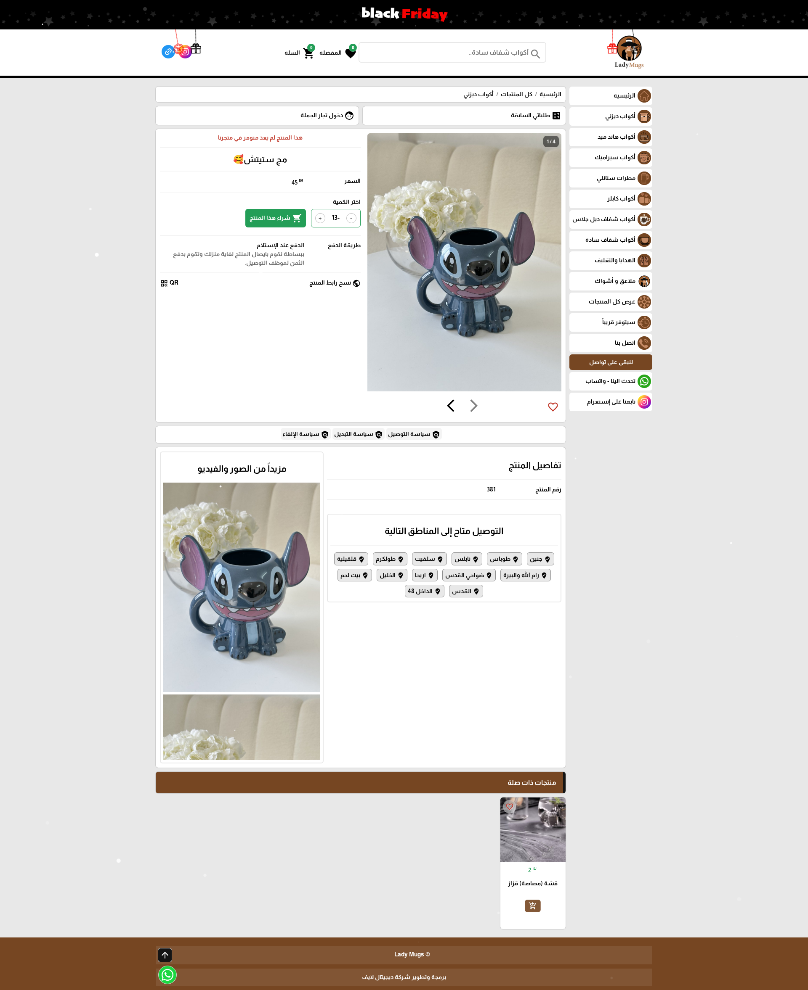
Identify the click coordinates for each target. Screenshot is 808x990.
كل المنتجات (516, 94)
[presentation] (473, 407)
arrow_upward (165, 955)
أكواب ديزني (478, 94)
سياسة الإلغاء (305, 434)
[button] (338, 52)
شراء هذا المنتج (276, 218)
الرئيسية (550, 94)
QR (169, 283)
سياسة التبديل (358, 434)
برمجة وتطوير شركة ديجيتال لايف (404, 977)
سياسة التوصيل (414, 434)
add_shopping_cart (533, 905)
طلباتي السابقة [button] (536, 116)
